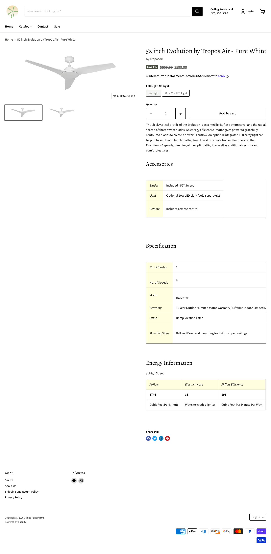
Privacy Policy (13, 497)
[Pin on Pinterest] (167, 438)
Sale (57, 26)
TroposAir (156, 59)
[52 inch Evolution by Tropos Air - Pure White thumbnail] (23, 112)
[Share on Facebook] (148, 438)
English (256, 517)
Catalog (24, 26)
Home (9, 26)
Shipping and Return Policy (21, 492)
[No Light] (154, 97)
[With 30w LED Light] (176, 97)
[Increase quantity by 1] (181, 113)
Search (9, 480)
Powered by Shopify (15, 522)
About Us (10, 486)
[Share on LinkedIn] (161, 438)
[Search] (197, 11)
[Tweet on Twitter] (154, 438)
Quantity (151, 104)
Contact (42, 26)
